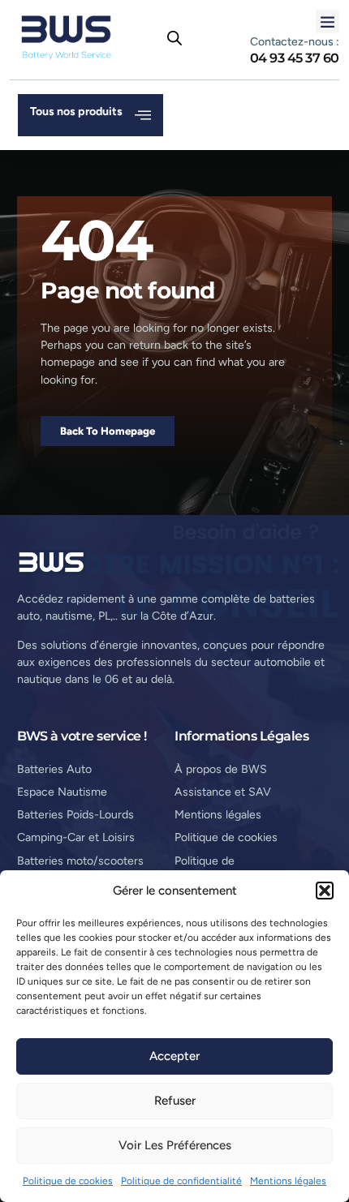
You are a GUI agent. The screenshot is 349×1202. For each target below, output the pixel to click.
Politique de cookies (68, 1181)
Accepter (174, 1056)
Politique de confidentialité (181, 1181)
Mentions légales (288, 1181)
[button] (325, 890)
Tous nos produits (76, 111)
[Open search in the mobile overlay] (174, 38)
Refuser (175, 1100)
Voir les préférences (174, 1145)
